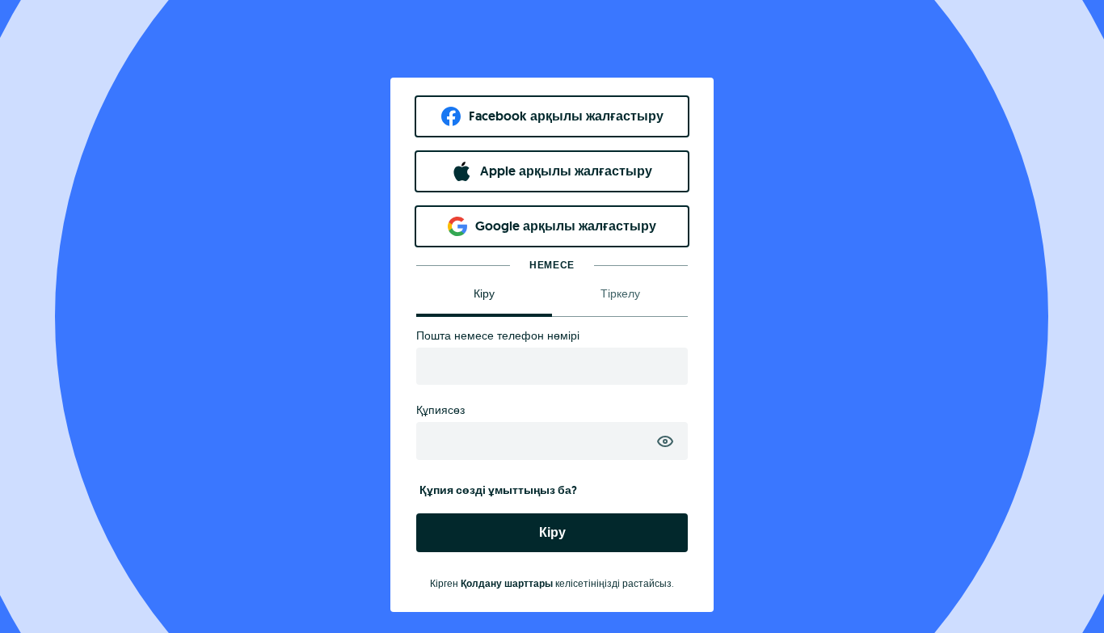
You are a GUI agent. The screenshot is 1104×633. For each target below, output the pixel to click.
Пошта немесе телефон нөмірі (497, 335)
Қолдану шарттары (507, 583)
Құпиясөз (440, 410)
